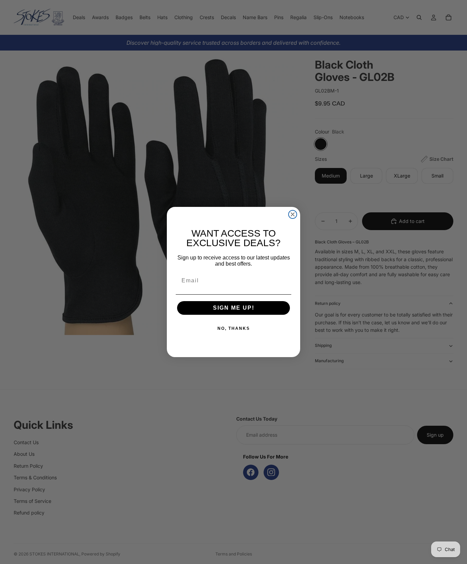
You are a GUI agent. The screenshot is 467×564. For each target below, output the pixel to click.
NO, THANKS (233, 328)
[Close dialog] (293, 214)
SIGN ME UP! (233, 308)
